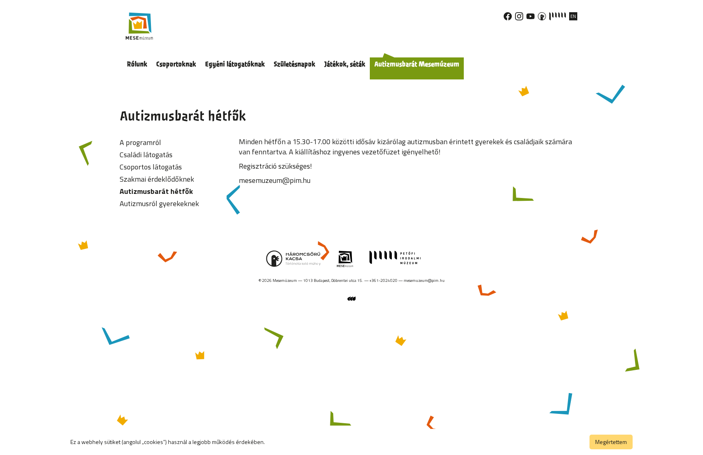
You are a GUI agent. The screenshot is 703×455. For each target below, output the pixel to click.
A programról (140, 142)
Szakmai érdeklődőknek (157, 179)
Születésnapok (294, 64)
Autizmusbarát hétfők (156, 191)
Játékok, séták (344, 64)
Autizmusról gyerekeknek (159, 203)
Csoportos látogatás (151, 166)
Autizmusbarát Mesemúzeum (416, 64)
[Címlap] (139, 26)
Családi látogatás (146, 154)
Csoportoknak (176, 64)
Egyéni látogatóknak (235, 64)
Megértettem (611, 441)
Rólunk (137, 64)
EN (573, 16)
